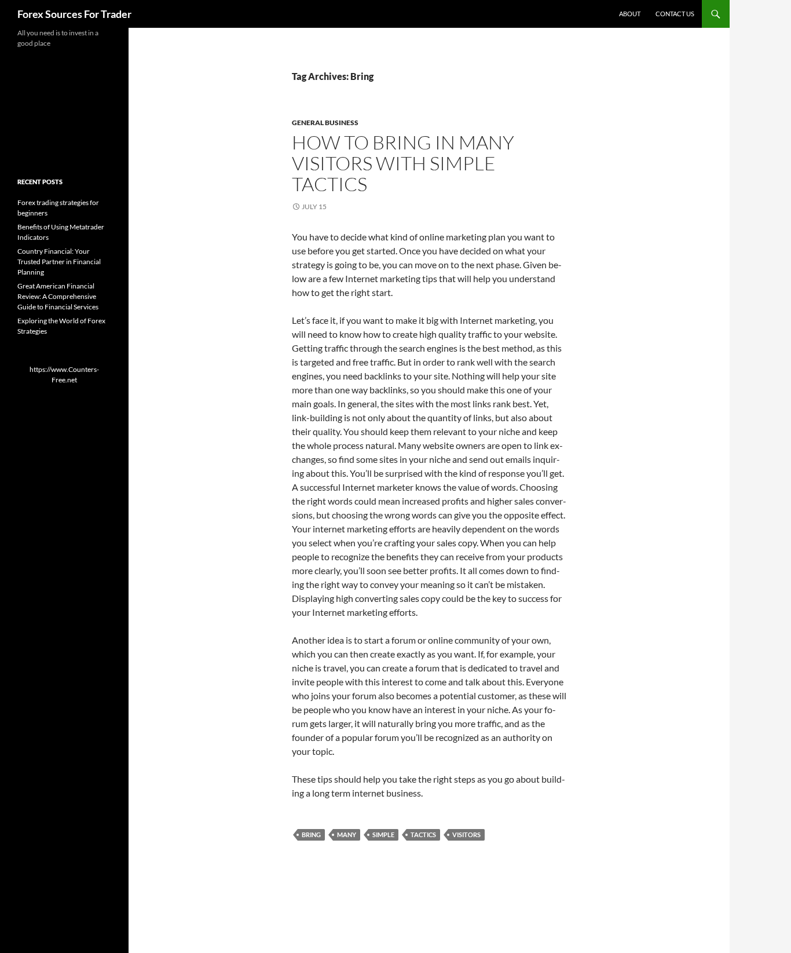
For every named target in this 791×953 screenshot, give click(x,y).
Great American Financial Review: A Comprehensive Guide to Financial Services (57, 296)
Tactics (423, 834)
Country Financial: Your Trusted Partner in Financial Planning (59, 261)
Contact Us (674, 13)
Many (346, 834)
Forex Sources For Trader (74, 14)
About (629, 13)
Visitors (466, 834)
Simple (383, 834)
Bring (311, 834)
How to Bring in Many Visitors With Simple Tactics (403, 163)
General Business (325, 122)
